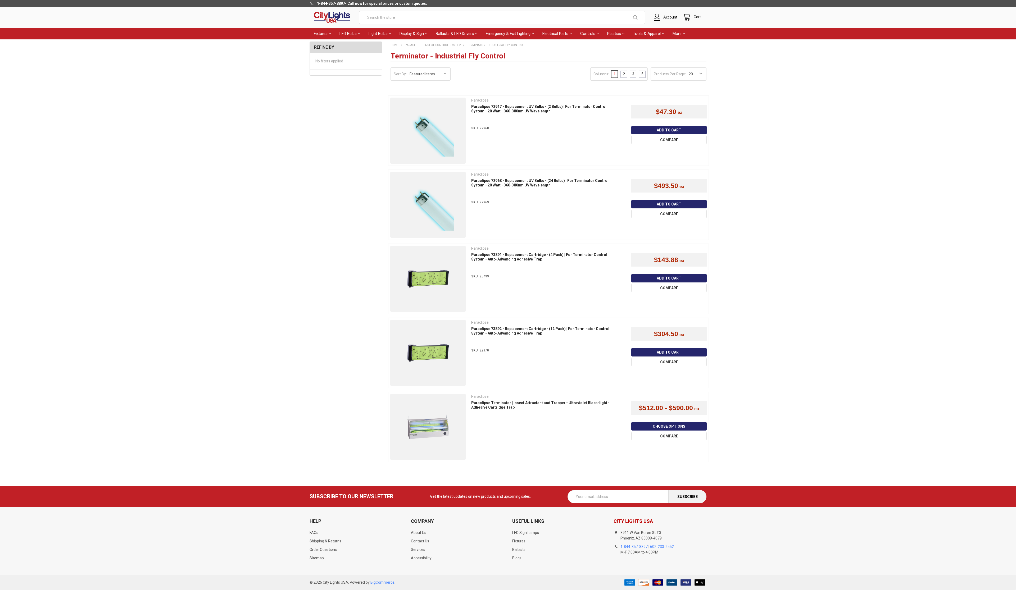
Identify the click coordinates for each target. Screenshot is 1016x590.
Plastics (614, 33)
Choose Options (669, 426)
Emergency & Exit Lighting (508, 33)
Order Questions (323, 549)
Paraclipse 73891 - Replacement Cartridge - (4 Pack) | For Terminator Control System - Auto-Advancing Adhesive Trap (539, 257)
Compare (669, 140)
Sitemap (317, 558)
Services (418, 549)
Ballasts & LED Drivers (455, 33)
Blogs (516, 558)
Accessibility (421, 558)
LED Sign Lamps (525, 532)
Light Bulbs (378, 33)
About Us (418, 532)
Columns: (601, 74)
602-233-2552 (662, 547)
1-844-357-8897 (634, 547)
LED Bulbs (348, 33)
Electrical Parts (555, 33)
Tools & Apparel (647, 33)
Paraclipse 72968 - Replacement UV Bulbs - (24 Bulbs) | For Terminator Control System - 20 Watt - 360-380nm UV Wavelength (540, 183)
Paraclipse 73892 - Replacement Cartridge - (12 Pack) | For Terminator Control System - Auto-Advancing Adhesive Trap (540, 331)
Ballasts (518, 549)
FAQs (314, 532)
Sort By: (400, 74)
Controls (587, 33)
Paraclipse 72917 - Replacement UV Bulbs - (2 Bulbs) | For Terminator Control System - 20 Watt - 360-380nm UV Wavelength (538, 108)
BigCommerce (382, 582)
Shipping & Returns (325, 541)
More (677, 33)
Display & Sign (412, 33)
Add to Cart (669, 130)
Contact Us (420, 541)
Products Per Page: (670, 74)
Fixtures (321, 33)
